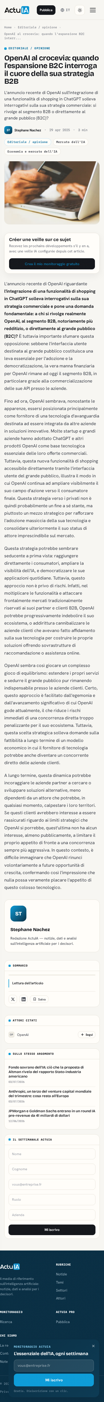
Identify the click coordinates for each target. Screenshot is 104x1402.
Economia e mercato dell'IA (32, 151)
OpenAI (19, 1034)
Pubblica (46, 10)
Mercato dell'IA (70, 142)
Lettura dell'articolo (27, 983)
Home (8, 27)
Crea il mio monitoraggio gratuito (52, 263)
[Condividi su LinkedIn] (23, 999)
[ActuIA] (16, 10)
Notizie (61, 1274)
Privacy (6, 1392)
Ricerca (6, 1321)
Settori (61, 1290)
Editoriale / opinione (37, 27)
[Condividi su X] (13, 999)
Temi (59, 1282)
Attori (60, 1298)
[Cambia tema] (80, 10)
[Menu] (93, 10)
